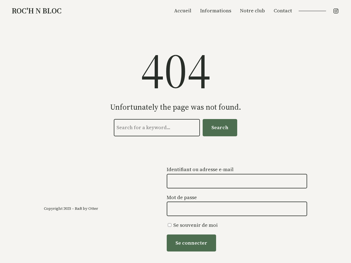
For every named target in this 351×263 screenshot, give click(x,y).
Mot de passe (182, 197)
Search (219, 127)
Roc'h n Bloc (36, 10)
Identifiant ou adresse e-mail (200, 169)
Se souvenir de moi (195, 225)
